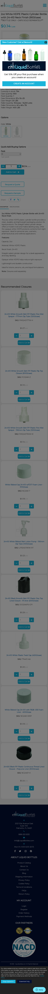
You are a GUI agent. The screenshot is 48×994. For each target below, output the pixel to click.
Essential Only (24, 981)
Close (46, 42)
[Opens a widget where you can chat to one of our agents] (39, 990)
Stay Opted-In (8, 981)
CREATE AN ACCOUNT (24, 84)
